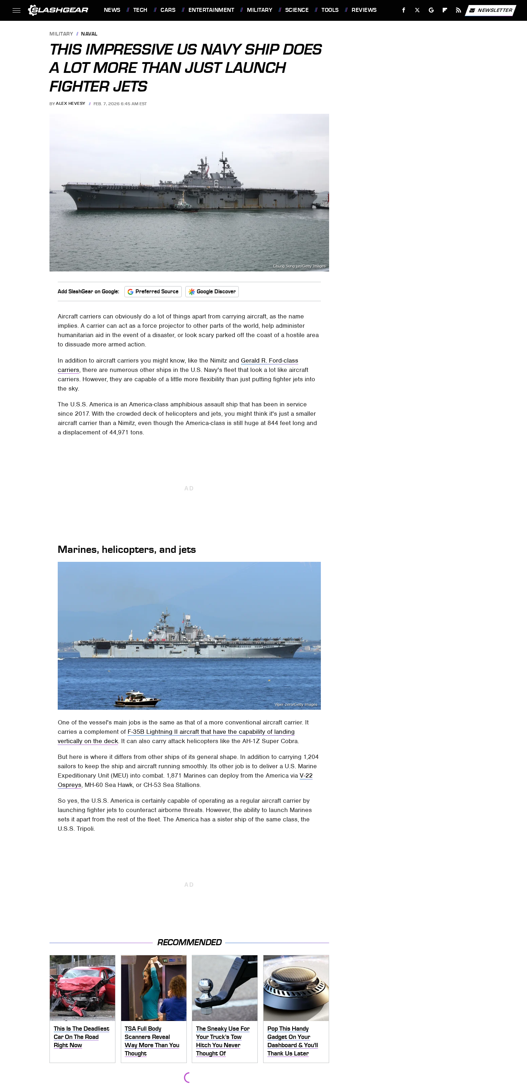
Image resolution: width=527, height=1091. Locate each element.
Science (297, 10)
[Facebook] (404, 10)
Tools (330, 10)
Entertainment (211, 10)
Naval (89, 34)
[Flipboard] (445, 10)
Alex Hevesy (70, 103)
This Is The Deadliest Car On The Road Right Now (81, 1036)
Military (259, 10)
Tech (140, 10)
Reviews (364, 10)
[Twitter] (417, 10)
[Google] (431, 10)
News (112, 10)
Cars (168, 10)
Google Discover (216, 291)
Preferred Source (157, 291)
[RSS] (458, 10)
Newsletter (495, 10)
